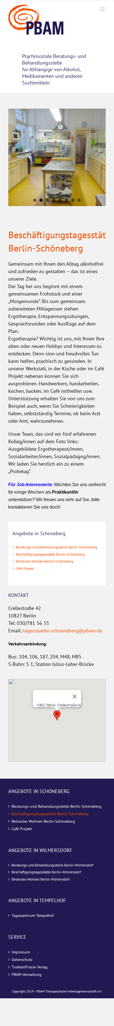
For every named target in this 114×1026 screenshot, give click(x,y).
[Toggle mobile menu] (103, 9)
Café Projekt (25, 568)
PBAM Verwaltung (27, 974)
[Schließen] (74, 696)
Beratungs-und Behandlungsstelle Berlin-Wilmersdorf (52, 865)
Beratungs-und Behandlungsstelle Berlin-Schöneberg (56, 547)
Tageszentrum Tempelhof (33, 915)
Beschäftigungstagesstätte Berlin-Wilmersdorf (46, 872)
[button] (57, 715)
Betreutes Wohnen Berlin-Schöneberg (44, 561)
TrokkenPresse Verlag (30, 967)
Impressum (21, 952)
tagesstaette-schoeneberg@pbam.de (62, 630)
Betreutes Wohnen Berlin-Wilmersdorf (40, 879)
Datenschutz (22, 959)
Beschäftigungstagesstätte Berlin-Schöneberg (50, 554)
